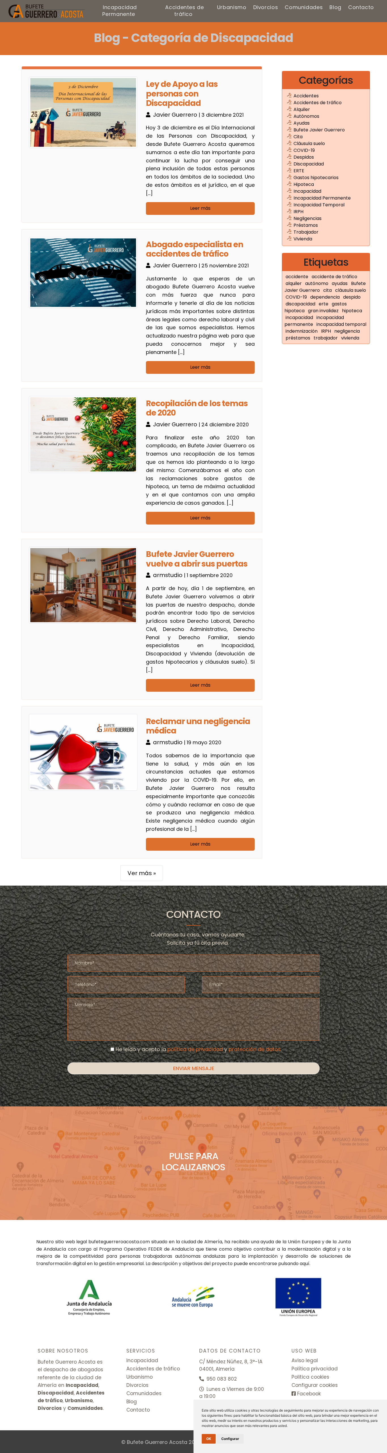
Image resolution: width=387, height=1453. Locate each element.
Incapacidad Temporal (319, 205)
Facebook (308, 1393)
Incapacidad (307, 191)
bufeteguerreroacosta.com (119, 1241)
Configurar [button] (230, 1439)
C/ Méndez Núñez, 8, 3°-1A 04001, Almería (230, 1365)
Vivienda (303, 239)
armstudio (168, 575)
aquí (304, 1263)
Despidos (304, 157)
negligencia (347, 331)
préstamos (298, 338)
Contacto (361, 7)
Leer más (200, 208)
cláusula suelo (350, 290)
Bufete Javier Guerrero (319, 130)
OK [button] (208, 1439)
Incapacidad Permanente (119, 11)
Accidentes (306, 96)
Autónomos (306, 116)
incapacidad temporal (341, 324)
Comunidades (304, 7)
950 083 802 (221, 1379)
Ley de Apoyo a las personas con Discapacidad (182, 93)
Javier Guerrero (176, 115)
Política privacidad (315, 1368)
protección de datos (255, 1049)
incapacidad (300, 317)
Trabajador (306, 232)
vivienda (350, 338)
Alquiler (302, 109)
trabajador (326, 338)
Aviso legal (305, 1360)
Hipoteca (304, 184)
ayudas (340, 283)
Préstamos (306, 225)
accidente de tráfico (334, 276)
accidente (297, 276)
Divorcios (265, 7)
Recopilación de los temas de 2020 (197, 408)
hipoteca (352, 310)
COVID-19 (304, 150)
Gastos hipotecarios (316, 177)
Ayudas (302, 123)
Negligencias (308, 218)
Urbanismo (231, 7)
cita (328, 290)
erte (324, 304)
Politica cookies (310, 1377)
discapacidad (301, 304)
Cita (298, 136)
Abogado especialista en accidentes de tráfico (194, 249)
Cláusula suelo (309, 143)
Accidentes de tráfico (184, 11)
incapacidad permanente (314, 321)
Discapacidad (309, 164)
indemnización (302, 331)
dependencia (325, 297)
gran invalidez (324, 310)
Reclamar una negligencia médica (198, 726)
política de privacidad (195, 1049)
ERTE (299, 170)
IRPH (298, 211)
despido (352, 297)
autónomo (317, 283)
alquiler (294, 283)
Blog (335, 7)
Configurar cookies (315, 1385)
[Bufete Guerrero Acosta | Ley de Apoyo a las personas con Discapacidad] (46, 11)
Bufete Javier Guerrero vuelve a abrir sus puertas (196, 559)
